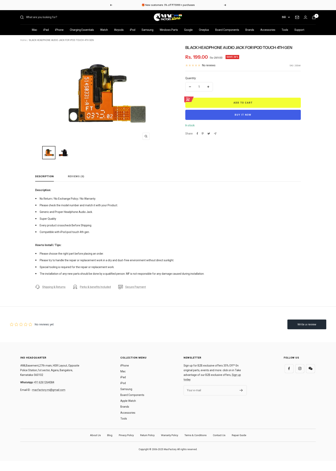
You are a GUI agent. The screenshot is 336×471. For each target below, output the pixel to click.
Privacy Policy (126, 435)
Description (44, 176)
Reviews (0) (76, 176)
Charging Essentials (82, 29)
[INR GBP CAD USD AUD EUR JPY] (285, 17)
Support (299, 29)
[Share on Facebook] (197, 133)
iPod (132, 29)
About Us (95, 435)
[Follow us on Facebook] (289, 368)
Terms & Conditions (195, 435)
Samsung (147, 29)
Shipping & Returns (54, 287)
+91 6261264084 (43, 382)
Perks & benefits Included (95, 287)
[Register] (241, 390)
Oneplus (204, 29)
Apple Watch (128, 400)
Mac (34, 29)
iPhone (59, 29)
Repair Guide (239, 435)
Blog (109, 435)
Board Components (227, 29)
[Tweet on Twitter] (208, 133)
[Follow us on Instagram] (299, 368)
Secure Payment (135, 287)
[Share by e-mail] (215, 133)
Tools (285, 29)
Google (188, 29)
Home (23, 40)
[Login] (305, 17)
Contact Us (219, 435)
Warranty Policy (169, 435)
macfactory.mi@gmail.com (48, 389)
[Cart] (314, 17)
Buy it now (243, 114)
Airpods (119, 29)
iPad (46, 29)
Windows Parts (169, 29)
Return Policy (147, 435)
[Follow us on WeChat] (310, 368)
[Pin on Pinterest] (203, 133)
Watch (104, 29)
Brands (249, 29)
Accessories (267, 29)
